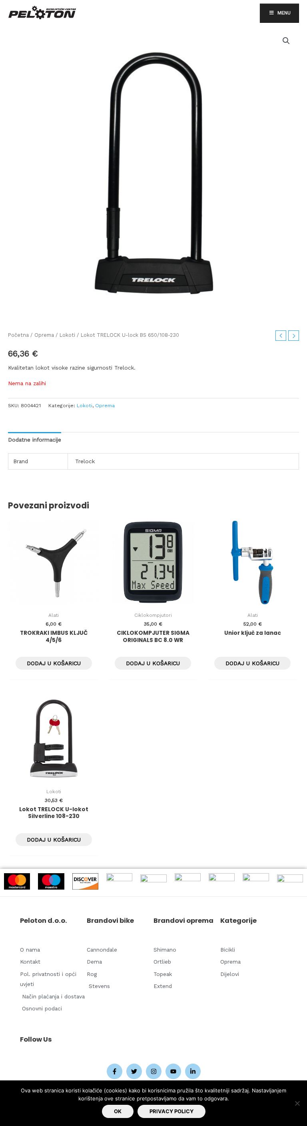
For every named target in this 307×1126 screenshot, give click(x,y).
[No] (297, 1103)
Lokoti (67, 335)
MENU (284, 13)
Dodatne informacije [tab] (34, 439)
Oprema (44, 335)
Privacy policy (171, 1111)
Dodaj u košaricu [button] (54, 663)
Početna (18, 335)
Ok (118, 1111)
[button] (286, 41)
